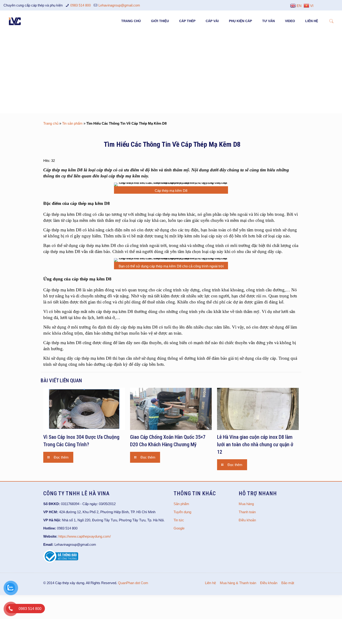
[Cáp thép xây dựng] (15, 20)
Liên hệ (210, 583)
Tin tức (179, 520)
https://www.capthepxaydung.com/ (84, 536)
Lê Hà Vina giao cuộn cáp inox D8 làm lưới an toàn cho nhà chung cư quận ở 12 (255, 444)
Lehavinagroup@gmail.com (119, 5)
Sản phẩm (181, 504)
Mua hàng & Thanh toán (238, 583)
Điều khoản (247, 520)
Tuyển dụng (182, 512)
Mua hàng (246, 504)
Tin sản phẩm (72, 123)
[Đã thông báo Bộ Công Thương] (60, 562)
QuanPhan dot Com (133, 583)
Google (179, 528)
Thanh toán (247, 512)
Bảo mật (287, 583)
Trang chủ (50, 123)
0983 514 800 (80, 5)
